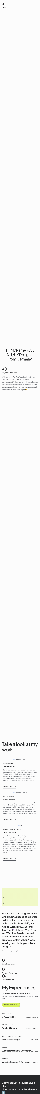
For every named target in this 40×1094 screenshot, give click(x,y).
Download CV (9, 1005)
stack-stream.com (25, 803)
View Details (8, 786)
